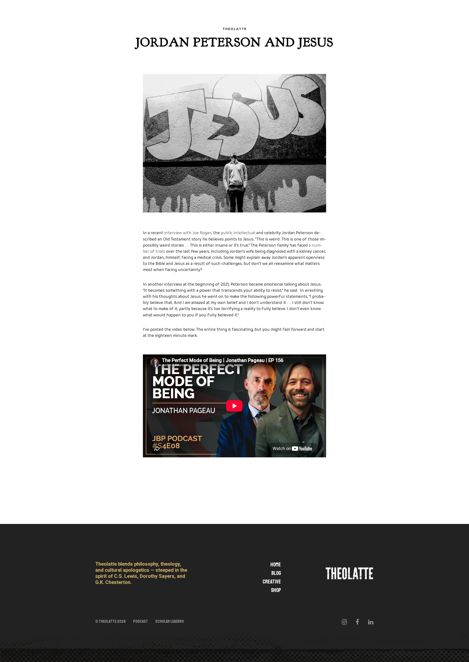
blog (276, 573)
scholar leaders (169, 621)
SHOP (276, 590)
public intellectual (238, 233)
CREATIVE (272, 581)
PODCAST (140, 621)
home (275, 564)
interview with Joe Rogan (188, 233)
